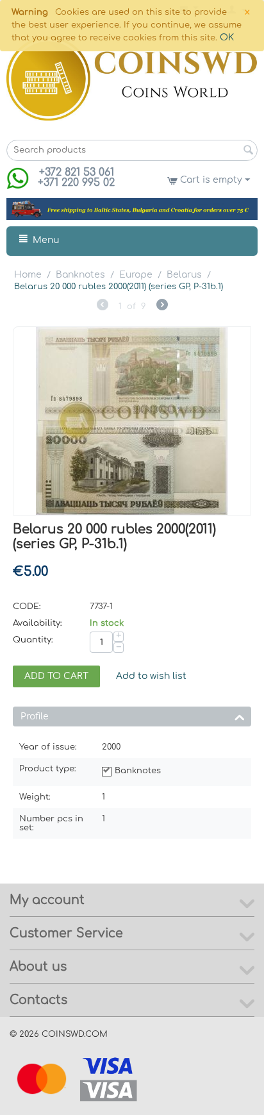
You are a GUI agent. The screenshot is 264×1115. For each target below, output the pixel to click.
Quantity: (33, 639)
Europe (136, 275)
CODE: (27, 606)
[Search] (248, 151)
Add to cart (56, 676)
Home (28, 275)
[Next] (162, 306)
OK (227, 37)
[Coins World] (132, 78)
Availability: (37, 623)
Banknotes (80, 275)
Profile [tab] (35, 716)
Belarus (184, 275)
